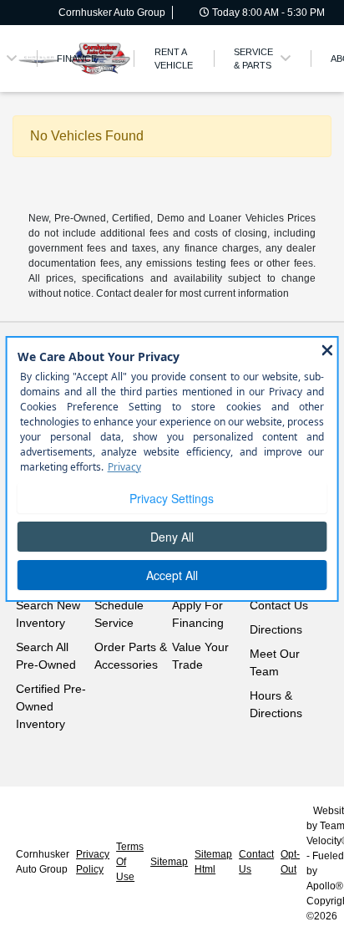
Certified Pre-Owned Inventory (51, 706)
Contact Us (279, 605)
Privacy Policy (92, 861)
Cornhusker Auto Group (42, 861)
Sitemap (169, 862)
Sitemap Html (213, 861)
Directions (276, 629)
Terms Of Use (130, 862)
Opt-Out (290, 861)
